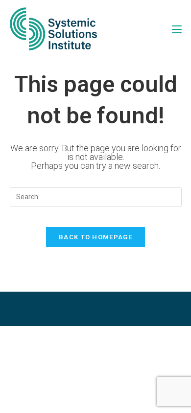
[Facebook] (71, 309)
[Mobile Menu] (177, 28)
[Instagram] (95, 309)
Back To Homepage (95, 237)
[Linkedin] (120, 309)
